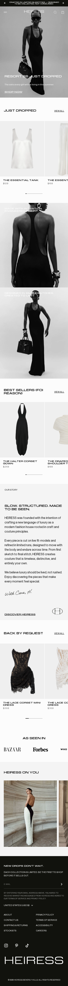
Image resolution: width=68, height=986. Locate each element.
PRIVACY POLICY (45, 915)
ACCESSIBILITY (44, 925)
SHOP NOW (13, 92)
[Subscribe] (61, 884)
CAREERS (41, 930)
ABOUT (8, 915)
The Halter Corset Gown (20, 462)
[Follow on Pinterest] (16, 945)
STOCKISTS (10, 930)
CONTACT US (11, 920)
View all (59, 111)
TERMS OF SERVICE (46, 920)
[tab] (20, 111)
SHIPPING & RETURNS (16, 925)
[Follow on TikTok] (27, 945)
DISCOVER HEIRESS (20, 614)
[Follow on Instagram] (6, 945)
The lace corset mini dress (22, 704)
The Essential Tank (20, 180)
